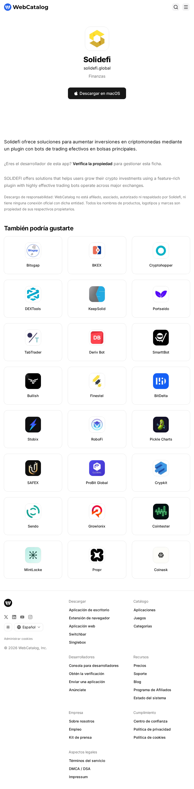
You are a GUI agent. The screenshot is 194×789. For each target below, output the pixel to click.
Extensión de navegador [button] (89, 618)
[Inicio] (26, 7)
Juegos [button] (140, 618)
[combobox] (28, 627)
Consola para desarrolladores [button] (94, 665)
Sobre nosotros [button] (81, 721)
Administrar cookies (18, 639)
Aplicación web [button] (82, 626)
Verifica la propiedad (92, 163)
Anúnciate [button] (77, 690)
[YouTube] (22, 617)
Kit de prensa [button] (80, 737)
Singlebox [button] (77, 642)
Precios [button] (140, 665)
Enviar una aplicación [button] (87, 682)
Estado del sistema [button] (150, 698)
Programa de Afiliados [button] (152, 690)
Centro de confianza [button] (150, 721)
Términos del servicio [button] (87, 760)
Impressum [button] (78, 777)
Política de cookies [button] (150, 737)
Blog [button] (137, 682)
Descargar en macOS (100, 93)
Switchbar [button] (77, 634)
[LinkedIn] (14, 617)
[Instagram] (30, 617)
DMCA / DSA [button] (79, 768)
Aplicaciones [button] (145, 610)
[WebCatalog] (8, 603)
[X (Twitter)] (6, 617)
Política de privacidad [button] (152, 729)
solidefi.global (97, 68)
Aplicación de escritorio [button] (89, 610)
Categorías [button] (143, 626)
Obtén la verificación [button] (86, 673)
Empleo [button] (75, 729)
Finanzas (97, 76)
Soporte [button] (140, 673)
